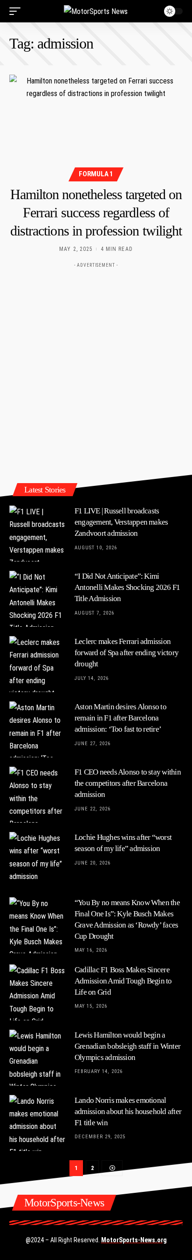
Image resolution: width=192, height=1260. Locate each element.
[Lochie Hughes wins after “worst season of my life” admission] (37, 860)
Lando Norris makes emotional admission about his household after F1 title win (128, 1111)
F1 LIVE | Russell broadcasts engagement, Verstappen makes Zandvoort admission (121, 522)
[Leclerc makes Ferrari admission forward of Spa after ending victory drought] (37, 664)
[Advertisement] (96, 368)
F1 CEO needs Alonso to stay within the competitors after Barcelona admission (128, 783)
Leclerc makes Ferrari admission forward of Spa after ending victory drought (126, 652)
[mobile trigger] (17, 11)
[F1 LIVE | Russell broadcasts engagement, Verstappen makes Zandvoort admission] (37, 533)
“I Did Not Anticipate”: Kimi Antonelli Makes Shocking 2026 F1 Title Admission (127, 587)
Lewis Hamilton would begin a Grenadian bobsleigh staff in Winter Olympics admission (127, 1046)
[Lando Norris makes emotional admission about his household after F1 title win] (37, 1123)
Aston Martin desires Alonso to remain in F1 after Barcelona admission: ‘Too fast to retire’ (120, 718)
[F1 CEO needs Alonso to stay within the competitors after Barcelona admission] (37, 795)
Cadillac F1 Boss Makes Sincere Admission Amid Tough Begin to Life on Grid (123, 981)
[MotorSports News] (96, 11)
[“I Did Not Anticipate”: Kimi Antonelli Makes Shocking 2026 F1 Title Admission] (37, 599)
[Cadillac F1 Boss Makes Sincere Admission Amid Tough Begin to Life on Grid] (37, 992)
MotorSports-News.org (134, 1240)
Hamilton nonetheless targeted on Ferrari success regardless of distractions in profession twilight (96, 212)
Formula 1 (96, 174)
